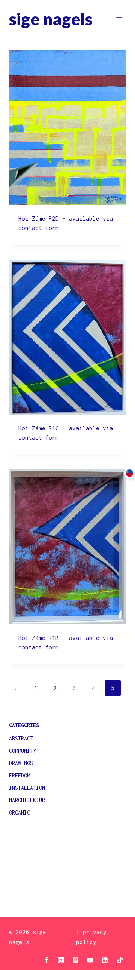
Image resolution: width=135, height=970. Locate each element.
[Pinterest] (75, 960)
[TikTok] (119, 960)
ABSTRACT (21, 738)
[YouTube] (90, 960)
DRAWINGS (21, 763)
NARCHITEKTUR (27, 800)
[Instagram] (61, 960)
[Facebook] (46, 960)
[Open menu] (119, 19)
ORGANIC (19, 812)
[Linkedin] (105, 960)
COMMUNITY (22, 751)
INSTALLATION (27, 788)
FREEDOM (19, 775)
